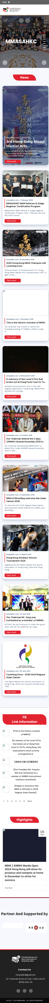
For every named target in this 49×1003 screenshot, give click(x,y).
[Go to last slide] (5, 62)
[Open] (44, 9)
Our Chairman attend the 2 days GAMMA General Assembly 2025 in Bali (24, 441)
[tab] (44, 41)
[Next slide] (44, 62)
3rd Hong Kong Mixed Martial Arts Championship (25, 146)
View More (9, 888)
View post (11, 161)
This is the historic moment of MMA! (25, 322)
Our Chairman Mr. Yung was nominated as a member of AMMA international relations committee (24, 620)
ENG (5, 2)
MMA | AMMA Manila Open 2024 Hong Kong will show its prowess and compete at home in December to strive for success (24, 873)
